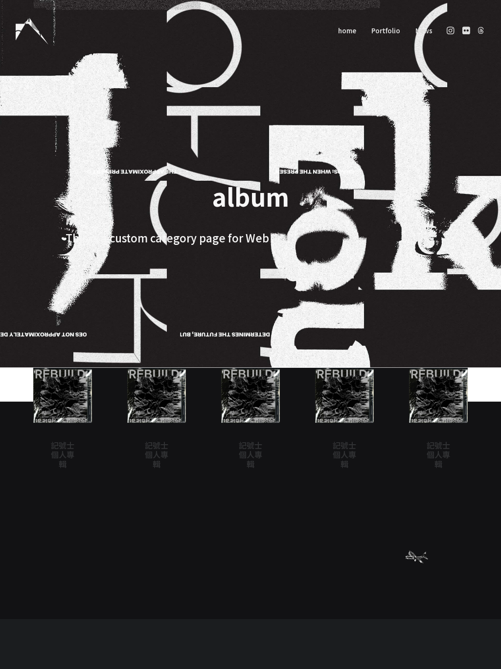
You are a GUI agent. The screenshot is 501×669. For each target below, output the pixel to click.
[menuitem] (347, 30)
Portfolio (385, 30)
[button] (451, 30)
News (424, 30)
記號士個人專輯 (62, 454)
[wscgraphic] (32, 30)
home (347, 30)
